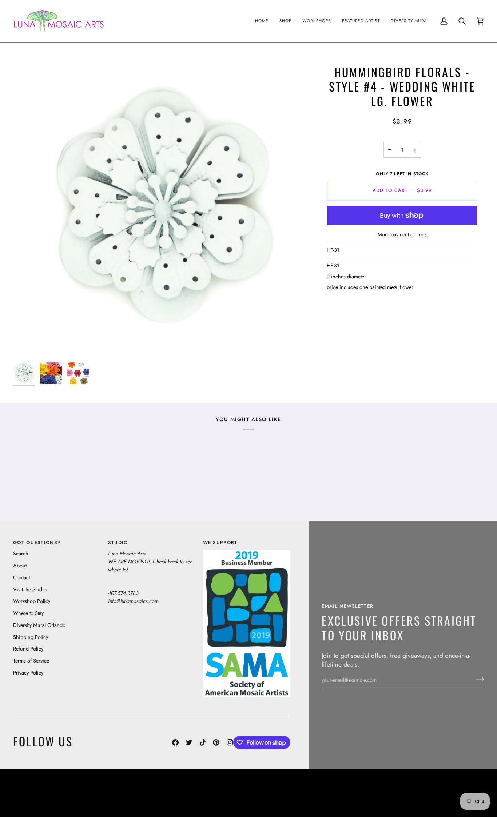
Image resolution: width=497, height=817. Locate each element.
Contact (21, 577)
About (20, 565)
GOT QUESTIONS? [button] (37, 542)
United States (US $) (47, 793)
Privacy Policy (28, 672)
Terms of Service (31, 660)
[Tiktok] (203, 742)
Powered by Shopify (456, 798)
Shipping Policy (30, 637)
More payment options (402, 234)
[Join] (478, 679)
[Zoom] (160, 212)
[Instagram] (230, 742)
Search (20, 553)
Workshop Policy (31, 601)
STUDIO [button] (118, 542)
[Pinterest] (216, 742)
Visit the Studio (30, 589)
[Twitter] (189, 742)
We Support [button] (220, 542)
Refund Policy (28, 648)
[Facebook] (175, 742)
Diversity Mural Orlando (39, 625)
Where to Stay (28, 613)
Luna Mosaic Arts (151, 787)
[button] (285, 21)
